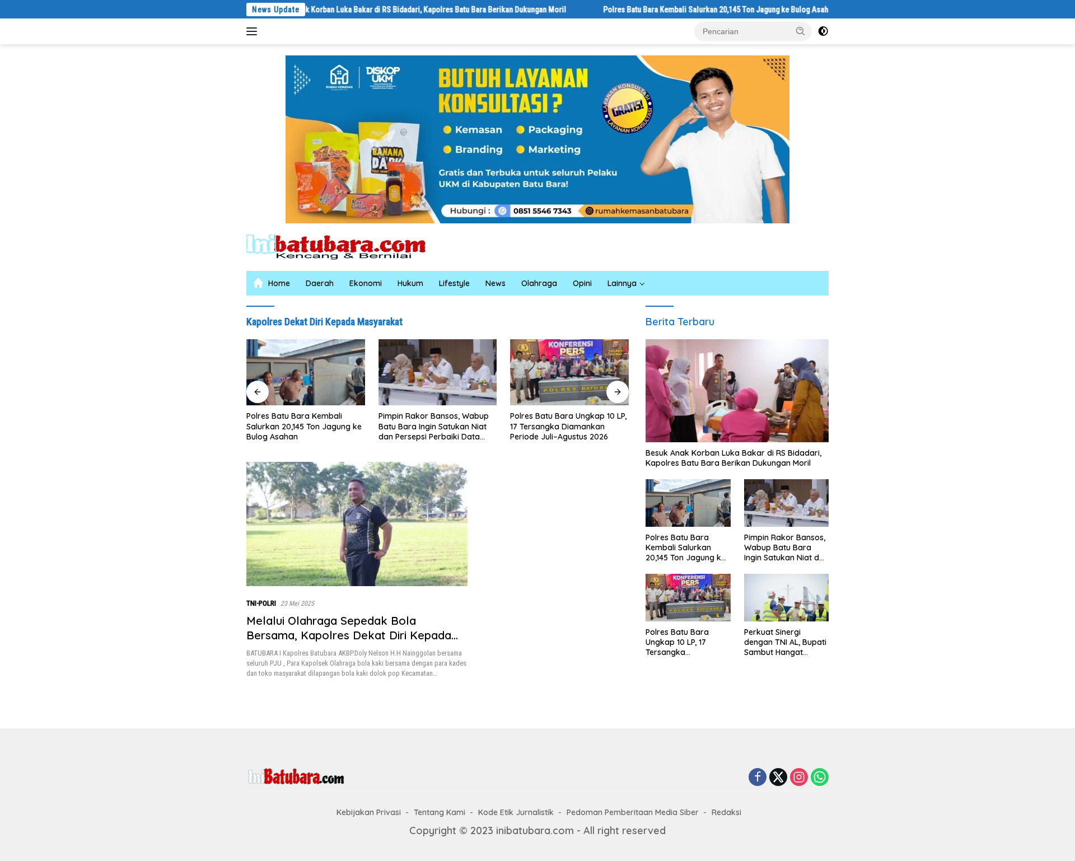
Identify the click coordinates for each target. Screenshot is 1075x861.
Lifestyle (454, 283)
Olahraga (539, 283)
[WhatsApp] (820, 777)
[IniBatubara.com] (344, 246)
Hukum (410, 283)
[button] (800, 31)
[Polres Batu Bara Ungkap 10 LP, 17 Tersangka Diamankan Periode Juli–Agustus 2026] (569, 372)
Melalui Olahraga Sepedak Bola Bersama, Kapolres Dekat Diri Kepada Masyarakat (348, 635)
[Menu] (253, 31)
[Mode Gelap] (823, 31)
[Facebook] (757, 777)
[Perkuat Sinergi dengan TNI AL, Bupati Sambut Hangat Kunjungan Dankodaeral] (786, 597)
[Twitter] (778, 777)
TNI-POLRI (261, 603)
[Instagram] (799, 777)
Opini (582, 283)
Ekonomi (365, 283)
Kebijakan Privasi (368, 812)
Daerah (320, 283)
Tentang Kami (439, 812)
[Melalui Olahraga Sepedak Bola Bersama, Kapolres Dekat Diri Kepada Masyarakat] (357, 524)
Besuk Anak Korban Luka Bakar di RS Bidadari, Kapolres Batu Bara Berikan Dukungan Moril (382, 9)
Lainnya (622, 283)
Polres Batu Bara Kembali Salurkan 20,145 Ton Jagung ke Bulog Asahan (682, 9)
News (495, 283)
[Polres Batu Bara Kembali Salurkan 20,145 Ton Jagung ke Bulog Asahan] (305, 372)
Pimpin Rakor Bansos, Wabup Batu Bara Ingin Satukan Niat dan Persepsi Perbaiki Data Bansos (433, 426)
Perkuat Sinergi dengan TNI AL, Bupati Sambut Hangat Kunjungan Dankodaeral (785, 642)
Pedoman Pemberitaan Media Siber (633, 812)
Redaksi (726, 812)
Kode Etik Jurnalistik (516, 812)
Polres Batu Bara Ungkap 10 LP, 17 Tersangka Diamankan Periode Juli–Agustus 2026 (568, 426)
